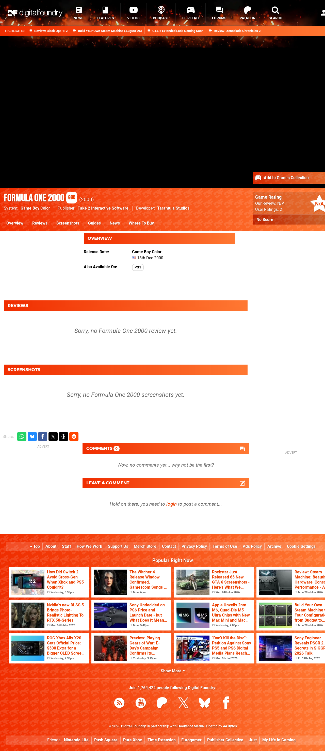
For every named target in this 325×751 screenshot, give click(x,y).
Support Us (118, 546)
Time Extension (162, 740)
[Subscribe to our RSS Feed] (119, 703)
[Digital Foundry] (35, 13)
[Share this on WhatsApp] (21, 436)
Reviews (39, 223)
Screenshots (67, 223)
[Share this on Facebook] (42, 436)
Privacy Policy (194, 546)
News (115, 223)
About (50, 546)
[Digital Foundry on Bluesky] (204, 703)
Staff (66, 546)
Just (253, 740)
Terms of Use (225, 546)
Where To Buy (141, 223)
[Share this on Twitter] (53, 436)
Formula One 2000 (39, 198)
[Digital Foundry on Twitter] (183, 703)
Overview (14, 223)
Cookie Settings (301, 546)
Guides (94, 223)
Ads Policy (252, 546)
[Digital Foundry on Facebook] (226, 703)
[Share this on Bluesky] (32, 436)
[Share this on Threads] (63, 436)
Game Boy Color (35, 208)
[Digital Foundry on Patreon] (162, 703)
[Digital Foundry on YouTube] (140, 703)
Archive (274, 546)
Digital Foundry (133, 726)
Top (36, 546)
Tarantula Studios (173, 208)
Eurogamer (191, 740)
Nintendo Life (76, 740)
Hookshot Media (190, 726)
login (171, 504)
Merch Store (145, 546)
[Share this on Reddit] (73, 436)
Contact (169, 546)
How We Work (89, 546)
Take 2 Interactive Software (103, 208)
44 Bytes (230, 726)
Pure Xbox (132, 740)
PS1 (138, 267)
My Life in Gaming (279, 740)
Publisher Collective (225, 740)
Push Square (106, 740)
